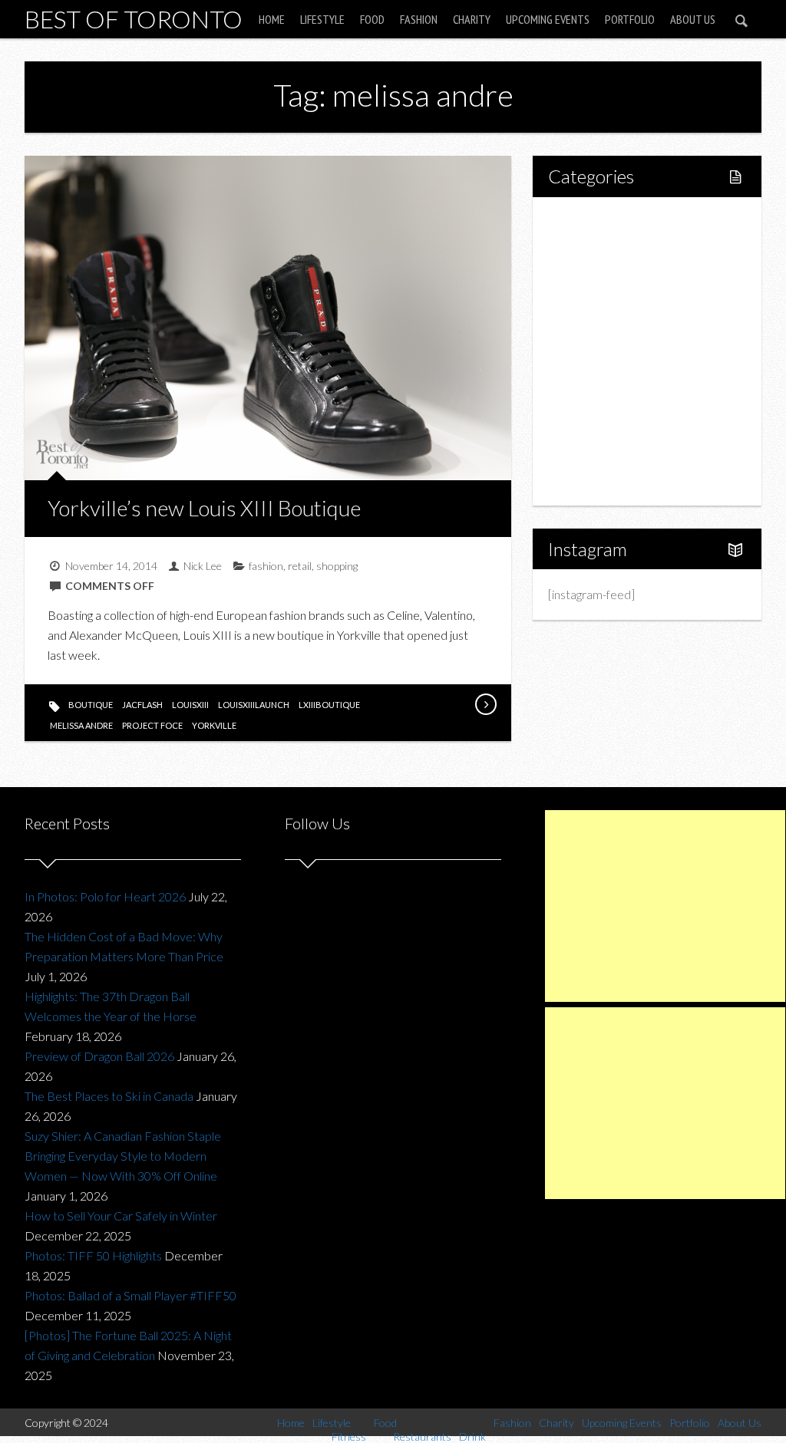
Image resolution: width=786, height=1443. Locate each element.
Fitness (600, 272)
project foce (152, 725)
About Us (692, 19)
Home (272, 19)
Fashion (419, 19)
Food (372, 19)
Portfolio (630, 19)
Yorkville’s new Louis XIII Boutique (204, 508)
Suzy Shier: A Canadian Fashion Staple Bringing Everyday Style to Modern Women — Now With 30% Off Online (123, 1155)
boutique (90, 705)
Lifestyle (322, 19)
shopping (337, 565)
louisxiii (190, 705)
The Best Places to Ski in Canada (109, 1096)
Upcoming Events (548, 19)
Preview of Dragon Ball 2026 (99, 1056)
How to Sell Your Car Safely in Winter (121, 1215)
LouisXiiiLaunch (253, 705)
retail (300, 565)
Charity (471, 19)
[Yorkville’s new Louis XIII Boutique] (485, 704)
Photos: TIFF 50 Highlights (93, 1255)
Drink (595, 351)
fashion (266, 565)
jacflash (142, 705)
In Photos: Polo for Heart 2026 (105, 896)
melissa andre (81, 725)
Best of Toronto (134, 19)
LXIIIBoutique (329, 705)
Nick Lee (202, 565)
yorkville (214, 725)
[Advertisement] (665, 906)
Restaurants (613, 325)
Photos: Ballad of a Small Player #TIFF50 (130, 1295)
